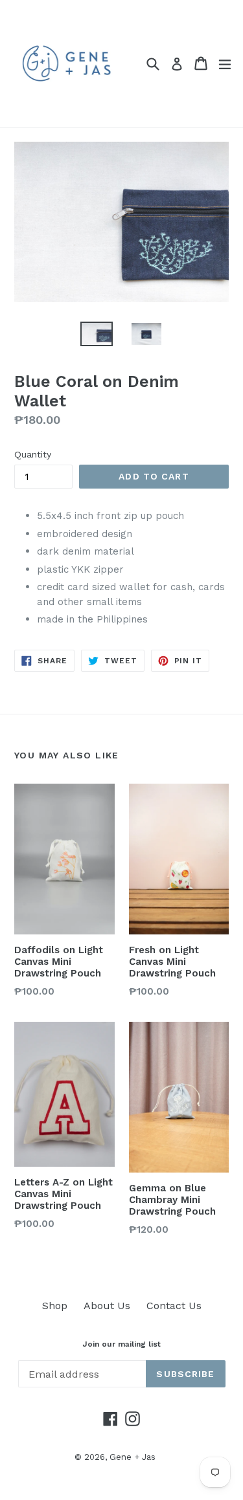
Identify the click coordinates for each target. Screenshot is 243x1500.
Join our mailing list (121, 1344)
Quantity (32, 454)
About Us (107, 1305)
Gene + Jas (133, 1457)
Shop (54, 1305)
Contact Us (174, 1305)
